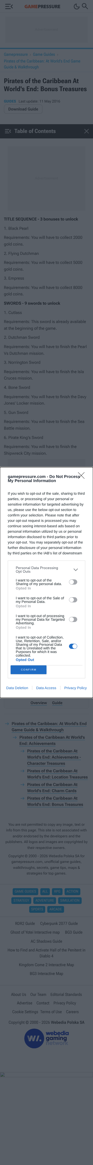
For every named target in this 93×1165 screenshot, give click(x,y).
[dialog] (46, 582)
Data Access (46, 688)
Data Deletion (17, 688)
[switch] (73, 582)
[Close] (83, 477)
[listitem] (46, 569)
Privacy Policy (75, 688)
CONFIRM (28, 669)
